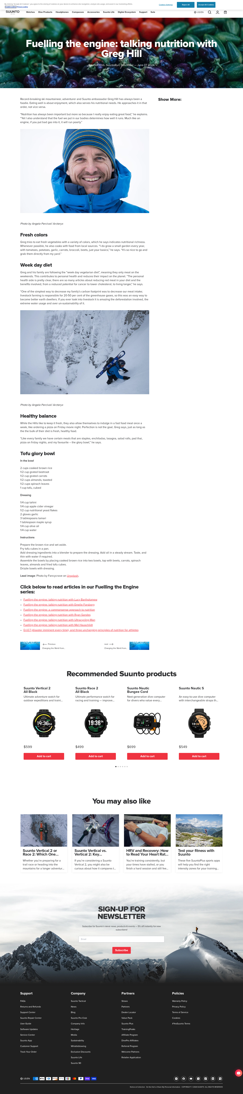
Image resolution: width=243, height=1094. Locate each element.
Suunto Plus (127, 1024)
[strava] (220, 1078)
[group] (44, 843)
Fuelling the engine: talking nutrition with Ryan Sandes (57, 614)
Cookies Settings (166, 5)
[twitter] (198, 1078)
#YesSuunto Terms (181, 1024)
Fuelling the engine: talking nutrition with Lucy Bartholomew (60, 599)
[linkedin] (212, 1078)
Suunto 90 (76, 1063)
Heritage (75, 1029)
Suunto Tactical (78, 1001)
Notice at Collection (137, 1087)
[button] (115, 766)
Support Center (27, 1012)
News (73, 1007)
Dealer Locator (129, 1012)
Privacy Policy (179, 1007)
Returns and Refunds (30, 1007)
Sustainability (77, 1040)
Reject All (186, 5)
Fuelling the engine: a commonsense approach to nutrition (59, 609)
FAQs (22, 1001)
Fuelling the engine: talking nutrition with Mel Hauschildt (58, 625)
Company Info (78, 1024)
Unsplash (72, 575)
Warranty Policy (179, 1001)
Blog (73, 1012)
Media (74, 1035)
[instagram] (176, 1078)
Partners (126, 1007)
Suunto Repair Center (30, 1018)
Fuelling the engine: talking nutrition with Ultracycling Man (59, 620)
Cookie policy (10, 7)
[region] (121, 5)
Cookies (176, 1018)
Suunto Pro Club (79, 1018)
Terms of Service (180, 1012)
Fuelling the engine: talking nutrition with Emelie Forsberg (58, 604)
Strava (125, 1001)
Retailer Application (131, 1057)
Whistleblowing (78, 1046)
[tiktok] (205, 1078)
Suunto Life (76, 1057)
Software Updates (29, 1029)
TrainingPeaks (128, 1029)
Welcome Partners (130, 1052)
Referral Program (130, 1046)
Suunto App (26, 1040)
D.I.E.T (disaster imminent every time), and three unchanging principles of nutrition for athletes (81, 630)
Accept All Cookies (206, 5)
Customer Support (29, 1046)
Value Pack (127, 1018)
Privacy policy (22, 7)
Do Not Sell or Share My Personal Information (163, 1087)
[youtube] (191, 1078)
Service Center (27, 1035)
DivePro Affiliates (130, 1040)
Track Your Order (28, 1052)
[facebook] (183, 1078)
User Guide (25, 1024)
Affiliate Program (130, 1035)
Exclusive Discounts (80, 1052)
